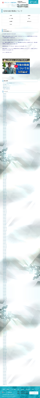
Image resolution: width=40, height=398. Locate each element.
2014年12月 (5, 297)
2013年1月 (4, 330)
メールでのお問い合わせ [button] (34, 392)
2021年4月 (4, 186)
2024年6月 (4, 131)
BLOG (11, 24)
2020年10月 (5, 195)
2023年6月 (4, 148)
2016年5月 (4, 272)
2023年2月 (4, 154)
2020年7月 (4, 199)
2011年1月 (4, 365)
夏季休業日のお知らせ (6, 87)
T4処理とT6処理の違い (6, 88)
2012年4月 (4, 343)
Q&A (29, 18)
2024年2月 (4, 137)
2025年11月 (5, 106)
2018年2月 (4, 241)
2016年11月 (5, 263)
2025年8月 (4, 111)
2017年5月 (4, 255)
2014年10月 (5, 300)
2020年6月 (4, 201)
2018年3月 (4, 240)
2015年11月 (5, 281)
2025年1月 (4, 121)
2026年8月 (4, 93)
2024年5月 (4, 132)
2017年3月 (4, 257)
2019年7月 (4, 217)
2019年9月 (4, 214)
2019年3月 (4, 223)
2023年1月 (4, 156)
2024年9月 (4, 127)
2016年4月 (4, 273)
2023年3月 (4, 153)
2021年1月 (4, 191)
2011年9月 (4, 353)
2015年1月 (4, 295)
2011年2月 (4, 364)
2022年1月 (4, 173)
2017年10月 (5, 247)
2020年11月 (5, 193)
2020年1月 (4, 208)
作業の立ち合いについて (6, 85)
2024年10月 (5, 125)
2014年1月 (4, 313)
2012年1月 (4, 348)
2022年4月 (4, 169)
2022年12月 (5, 157)
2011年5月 (4, 359)
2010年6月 (4, 374)
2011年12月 (5, 349)
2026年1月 (4, 103)
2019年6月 (4, 218)
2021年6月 (4, 183)
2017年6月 (4, 253)
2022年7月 (4, 164)
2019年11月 (5, 211)
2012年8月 (4, 337)
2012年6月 (4, 340)
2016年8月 (4, 268)
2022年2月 (4, 172)
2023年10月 (5, 143)
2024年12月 (5, 122)
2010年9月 (4, 371)
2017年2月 (4, 259)
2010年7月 (4, 372)
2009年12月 (5, 382)
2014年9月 (4, 301)
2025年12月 (5, 105)
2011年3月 (4, 362)
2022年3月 (4, 170)
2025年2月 (4, 119)
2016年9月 (4, 266)
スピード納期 (11, 18)
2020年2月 (4, 207)
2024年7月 (4, 130)
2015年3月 (4, 292)
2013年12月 (5, 314)
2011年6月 (4, 358)
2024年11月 (5, 124)
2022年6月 (4, 166)
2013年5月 (4, 324)
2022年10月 (5, 160)
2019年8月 (4, 215)
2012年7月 (4, 339)
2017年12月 (5, 244)
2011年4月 (4, 361)
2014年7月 (4, 304)
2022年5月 (4, 167)
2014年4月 (4, 308)
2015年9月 (4, 284)
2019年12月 (5, 209)
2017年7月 (4, 252)
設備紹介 (29, 15)
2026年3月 (4, 100)
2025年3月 (4, 118)
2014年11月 (5, 298)
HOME (11, 15)
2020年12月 (5, 192)
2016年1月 (4, 278)
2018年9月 (4, 231)
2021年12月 (5, 175)
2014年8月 (4, 303)
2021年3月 (4, 188)
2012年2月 (4, 346)
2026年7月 (4, 95)
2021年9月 (4, 179)
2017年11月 (5, 246)
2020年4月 (4, 204)
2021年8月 (4, 180)
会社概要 (11, 21)
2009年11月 (5, 384)
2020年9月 (4, 196)
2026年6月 (4, 96)
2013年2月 (4, 329)
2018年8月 (4, 233)
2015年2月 (4, 294)
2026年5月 (4, 98)
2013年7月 (4, 321)
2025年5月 (4, 115)
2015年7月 (4, 287)
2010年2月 (4, 380)
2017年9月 (4, 249)
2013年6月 (4, 323)
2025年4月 (4, 116)
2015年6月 (4, 288)
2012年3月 (4, 345)
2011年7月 (4, 356)
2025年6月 (4, 114)
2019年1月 (4, 225)
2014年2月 (4, 311)
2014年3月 (4, 310)
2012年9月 (4, 336)
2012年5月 (4, 342)
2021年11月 (5, 176)
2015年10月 (5, 282)
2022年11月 (5, 159)
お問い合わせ (29, 21)
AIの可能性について (6, 84)
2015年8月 (4, 285)
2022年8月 (4, 163)
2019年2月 (4, 224)
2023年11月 (5, 141)
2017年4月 (4, 256)
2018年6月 (4, 236)
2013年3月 (4, 327)
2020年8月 (4, 198)
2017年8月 (4, 250)
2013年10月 (5, 317)
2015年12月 (5, 279)
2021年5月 (4, 185)
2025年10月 (5, 108)
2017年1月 (4, 260)
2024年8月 (4, 128)
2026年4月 (4, 99)
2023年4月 (4, 151)
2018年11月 (5, 228)
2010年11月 (5, 368)
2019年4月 (4, 221)
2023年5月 (4, 150)
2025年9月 (4, 109)
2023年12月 (5, 140)
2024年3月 (4, 135)
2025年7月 (4, 112)
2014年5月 (4, 307)
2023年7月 (4, 147)
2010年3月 (4, 378)
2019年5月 (4, 220)
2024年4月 (4, 134)
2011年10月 (5, 352)
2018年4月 (4, 239)
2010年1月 (4, 381)
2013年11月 (5, 316)
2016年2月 (4, 276)
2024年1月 (4, 138)
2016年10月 (5, 265)
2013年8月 (4, 320)
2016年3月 (4, 275)
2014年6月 (4, 305)
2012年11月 (5, 333)
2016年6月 (4, 271)
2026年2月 (4, 102)
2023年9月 (4, 144)
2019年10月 (5, 212)
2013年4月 (4, 326)
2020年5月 (4, 202)
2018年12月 (5, 227)
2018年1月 (4, 243)
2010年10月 (5, 369)
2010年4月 (4, 377)
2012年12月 (5, 332)
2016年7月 (4, 269)
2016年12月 (5, 262)
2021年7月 (4, 182)
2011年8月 (4, 355)
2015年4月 (4, 291)
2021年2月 (4, 189)
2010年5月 (4, 375)
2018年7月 (4, 234)
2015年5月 (4, 289)
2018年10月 (5, 230)
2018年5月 (4, 237)
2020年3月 (4, 205)
